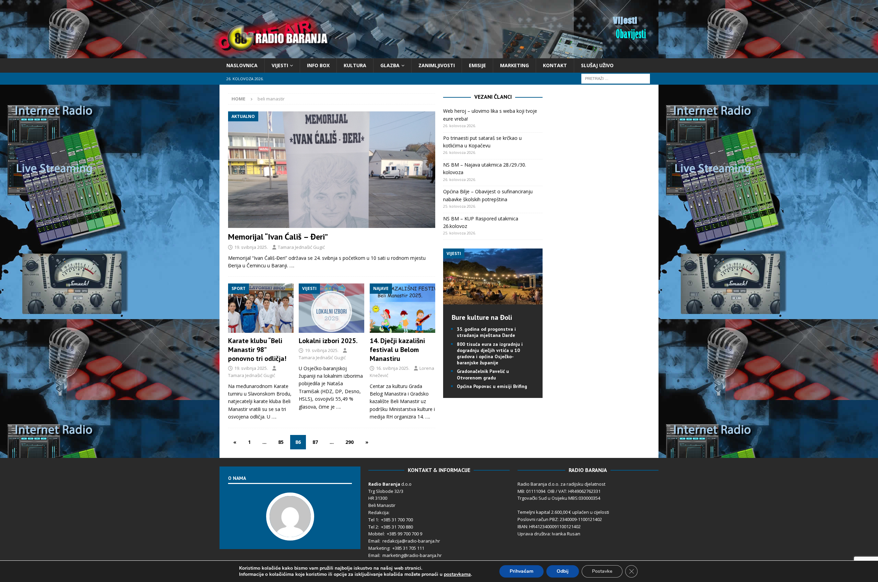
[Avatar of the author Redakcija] (290, 533)
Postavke (602, 571)
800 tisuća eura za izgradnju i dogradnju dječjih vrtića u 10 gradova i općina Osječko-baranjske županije (490, 353)
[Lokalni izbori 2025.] (331, 308)
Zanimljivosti (436, 65)
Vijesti (280, 65)
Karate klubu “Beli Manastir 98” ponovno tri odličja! (257, 349)
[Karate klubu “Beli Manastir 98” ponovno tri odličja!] (261, 308)
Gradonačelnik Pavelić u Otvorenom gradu (483, 374)
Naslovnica (242, 65)
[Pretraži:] (615, 78)
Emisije (477, 65)
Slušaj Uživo (597, 65)
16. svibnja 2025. (393, 368)
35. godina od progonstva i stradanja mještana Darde (486, 332)
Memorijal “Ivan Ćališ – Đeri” (278, 236)
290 (349, 442)
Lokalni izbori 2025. (328, 340)
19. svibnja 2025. (251, 247)
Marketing (514, 65)
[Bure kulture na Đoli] (493, 300)
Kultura (355, 65)
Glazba (390, 65)
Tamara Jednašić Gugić (301, 247)
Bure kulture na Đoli (482, 317)
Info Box (318, 65)
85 (281, 442)
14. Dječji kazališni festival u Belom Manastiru (397, 349)
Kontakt (555, 65)
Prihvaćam (521, 571)
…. (291, 265)
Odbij (563, 571)
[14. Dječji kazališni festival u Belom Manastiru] (402, 308)
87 (315, 442)
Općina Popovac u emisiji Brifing (492, 386)
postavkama (457, 574)
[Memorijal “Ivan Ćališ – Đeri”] (331, 169)
